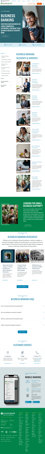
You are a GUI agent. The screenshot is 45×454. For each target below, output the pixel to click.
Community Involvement (40, 419)
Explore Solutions (36, 189)
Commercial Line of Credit (27, 435)
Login (39, 3)
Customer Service (40, 422)
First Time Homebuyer (21, 422)
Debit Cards (34, 435)
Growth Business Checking (6, 59)
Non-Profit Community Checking (5, 68)
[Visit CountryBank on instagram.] (11, 431)
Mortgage (20, 438)
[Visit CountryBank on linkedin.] (13, 431)
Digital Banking (33, 430)
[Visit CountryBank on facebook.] (9, 431)
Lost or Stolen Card (34, 424)
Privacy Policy (3, 434)
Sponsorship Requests (40, 441)
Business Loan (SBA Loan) (27, 431)
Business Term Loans (27, 443)
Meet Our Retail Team (40, 434)
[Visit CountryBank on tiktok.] (16, 430)
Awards (39, 414)
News (39, 436)
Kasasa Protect (33, 421)
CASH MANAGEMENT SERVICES (4, 82)
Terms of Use (3, 436)
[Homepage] (6, 3)
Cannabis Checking (4, 75)
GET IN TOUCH (36, 363)
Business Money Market (5, 73)
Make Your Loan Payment (33, 427)
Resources (34, 411)
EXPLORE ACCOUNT (35, 73)
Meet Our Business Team (40, 431)
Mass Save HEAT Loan (20, 443)
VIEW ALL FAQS (22, 331)
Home (2, 11)
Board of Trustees (39, 417)
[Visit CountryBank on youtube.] (15, 431)
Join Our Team (39, 424)
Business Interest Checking (4, 65)
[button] (43, 4)
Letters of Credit (27, 446)
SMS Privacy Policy (9, 434)
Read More (5, 280)
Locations (40, 426)
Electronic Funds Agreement (10, 436)
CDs (19, 414)
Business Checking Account (26, 416)
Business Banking (26, 414)
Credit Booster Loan (21, 419)
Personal (21, 411)
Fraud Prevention (33, 416)
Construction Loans (21, 417)
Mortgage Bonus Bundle (21, 440)
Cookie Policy (15, 434)
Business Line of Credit (27, 423)
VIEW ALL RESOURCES (22, 286)
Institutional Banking (4, 86)
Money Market (20, 436)
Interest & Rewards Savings (20, 428)
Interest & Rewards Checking (20, 425)
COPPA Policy (8, 438)
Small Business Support (26, 448)
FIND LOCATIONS (7, 363)
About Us (40, 411)
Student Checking (20, 434)
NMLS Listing (3, 438)
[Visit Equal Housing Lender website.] (6, 431)
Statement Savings (20, 431)
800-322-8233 (38, 359)
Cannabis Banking (26, 428)
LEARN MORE (4, 36)
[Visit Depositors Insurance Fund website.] (2, 431)
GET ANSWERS (22, 363)
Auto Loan (20, 413)
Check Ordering (33, 414)
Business (27, 411)
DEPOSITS (2, 53)
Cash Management (27, 426)
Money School (39, 428)
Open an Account (31, 3)
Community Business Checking (5, 57)
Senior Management (40, 438)
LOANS (2, 78)
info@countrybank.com (37, 361)
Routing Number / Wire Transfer (34, 433)
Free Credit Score (34, 419)
